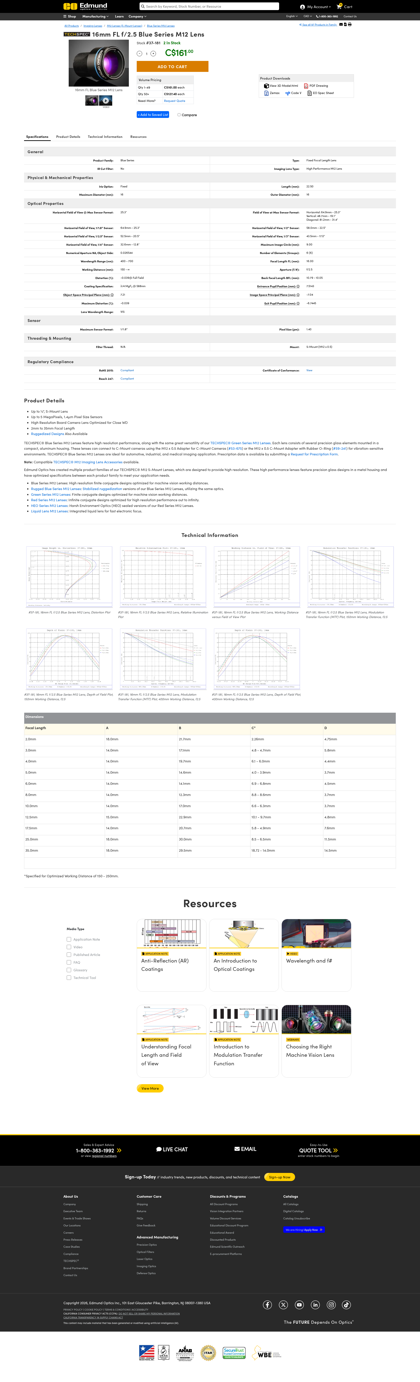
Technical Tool (85, 977)
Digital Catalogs (293, 1211)
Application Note (87, 939)
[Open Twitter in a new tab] (283, 1306)
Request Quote (174, 101)
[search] (209, 6)
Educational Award (222, 1232)
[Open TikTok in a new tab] (346, 1306)
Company (136, 16)
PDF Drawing (318, 85)
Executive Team (73, 1211)
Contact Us (350, 16)
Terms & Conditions (117, 1309)
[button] (330, 16)
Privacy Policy (72, 1309)
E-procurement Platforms (226, 1254)
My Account (317, 7)
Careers (68, 1232)
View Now (171, 973)
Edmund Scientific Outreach (227, 1246)
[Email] (341, 24)
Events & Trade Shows (77, 1218)
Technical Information (105, 136)
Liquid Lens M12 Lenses (49, 511)
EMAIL (248, 1148)
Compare (189, 114)
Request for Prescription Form (314, 454)
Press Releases (72, 1239)
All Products (72, 25)
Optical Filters (145, 1252)
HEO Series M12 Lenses (49, 505)
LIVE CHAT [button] (175, 1149)
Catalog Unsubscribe (296, 1218)
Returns (141, 1211)
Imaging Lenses (93, 25)
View (309, 370)
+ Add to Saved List (153, 114)
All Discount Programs (224, 1204)
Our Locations (72, 1225)
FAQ (77, 962)
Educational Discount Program (229, 1225)
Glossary (80, 970)
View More (150, 1088)
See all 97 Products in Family (319, 24)
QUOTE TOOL (315, 1150)
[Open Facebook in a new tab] (267, 1306)
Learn (119, 16)
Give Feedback (146, 1225)
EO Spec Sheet (323, 93)
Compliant (127, 370)
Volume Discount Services (225, 1218)
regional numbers (104, 1156)
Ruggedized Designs (47, 433)
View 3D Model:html (283, 85)
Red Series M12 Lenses (49, 499)
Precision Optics (147, 1244)
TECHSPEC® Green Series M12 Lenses (240, 443)
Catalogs (291, 1204)
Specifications (37, 136)
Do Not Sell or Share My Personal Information (149, 1313)
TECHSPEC (71, 1261)
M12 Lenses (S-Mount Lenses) (124, 25)
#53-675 (235, 448)
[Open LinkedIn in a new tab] (315, 1306)
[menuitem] (74, 16)
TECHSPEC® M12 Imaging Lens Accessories (87, 462)
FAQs (140, 1218)
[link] (346, 3)
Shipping (142, 1204)
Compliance (71, 1254)
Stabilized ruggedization (102, 488)
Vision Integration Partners (226, 1211)
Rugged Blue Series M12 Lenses (56, 488)
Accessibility (140, 1309)
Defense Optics (146, 1273)
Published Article (87, 954)
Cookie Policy (93, 1309)
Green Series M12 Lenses (50, 494)
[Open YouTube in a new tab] (299, 1306)
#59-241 (339, 448)
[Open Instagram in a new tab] (331, 1306)
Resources (138, 136)
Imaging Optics (146, 1266)
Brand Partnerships (75, 1268)
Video (78, 947)
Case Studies (71, 1246)
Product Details (68, 136)
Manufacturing (94, 16)
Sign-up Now (279, 1177)
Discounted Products (223, 1239)
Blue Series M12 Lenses (161, 25)
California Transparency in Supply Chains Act (93, 1317)
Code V (295, 93)
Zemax (274, 93)
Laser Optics (144, 1259)
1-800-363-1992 (328, 16)
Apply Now (302, 1229)
